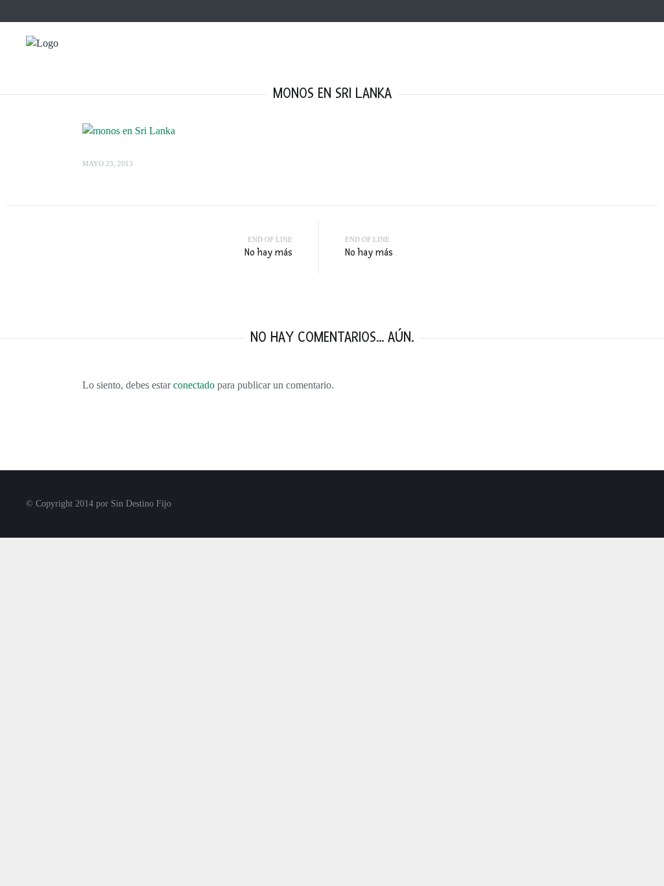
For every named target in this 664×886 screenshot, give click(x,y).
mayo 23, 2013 (107, 163)
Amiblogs (274, 11)
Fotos (560, 65)
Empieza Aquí (404, 65)
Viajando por (490, 65)
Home (62, 11)
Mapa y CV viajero (170, 11)
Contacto (230, 11)
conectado (194, 384)
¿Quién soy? (104, 11)
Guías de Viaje (634, 65)
